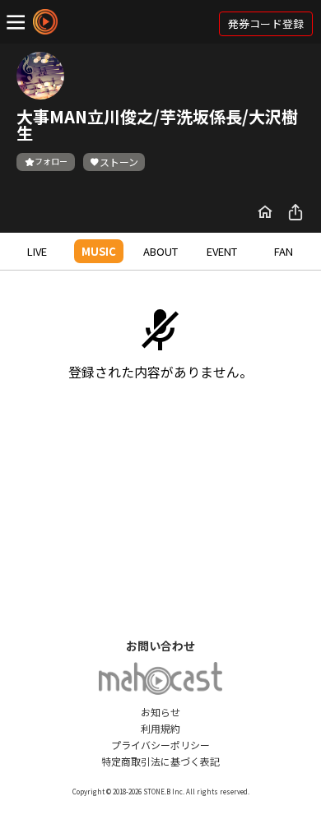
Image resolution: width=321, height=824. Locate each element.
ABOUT (160, 251)
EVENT (222, 251)
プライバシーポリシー (160, 745)
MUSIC (98, 251)
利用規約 (160, 728)
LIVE (37, 251)
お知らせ (160, 712)
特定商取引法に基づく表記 (160, 761)
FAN (283, 251)
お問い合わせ (160, 645)
